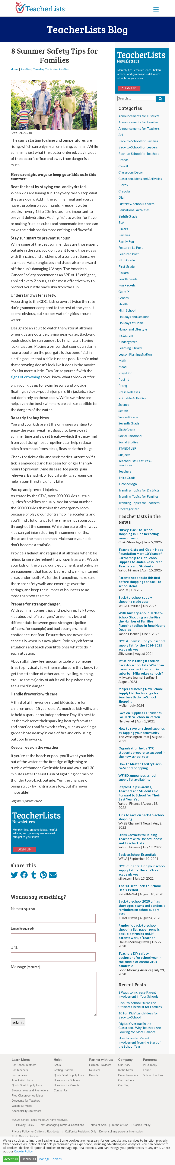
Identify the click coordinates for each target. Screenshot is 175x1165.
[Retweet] (14, 876)
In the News (125, 1070)
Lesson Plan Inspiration (135, 354)
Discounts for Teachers (26, 1100)
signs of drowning (25, 377)
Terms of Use (120, 1125)
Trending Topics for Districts (138, 490)
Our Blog (123, 1085)
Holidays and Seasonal (134, 317)
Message (25, 966)
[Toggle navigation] (156, 9)
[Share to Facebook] (24, 875)
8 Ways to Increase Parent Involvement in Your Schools (138, 994)
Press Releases (129, 392)
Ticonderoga (127, 484)
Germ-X (124, 291)
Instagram (125, 335)
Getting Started (63, 1070)
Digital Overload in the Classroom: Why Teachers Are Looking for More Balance (139, 1028)
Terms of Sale (97, 1125)
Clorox (123, 185)
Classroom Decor (130, 172)
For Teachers (20, 1070)
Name (23, 908)
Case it (123, 166)
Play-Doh (125, 373)
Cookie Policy (141, 1125)
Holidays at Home (131, 323)
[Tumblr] (33, 876)
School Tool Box (153, 1075)
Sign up (129, 88)
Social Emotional (130, 436)
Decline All (29, 1159)
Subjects (124, 455)
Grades (123, 298)
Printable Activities (132, 398)
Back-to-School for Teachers (138, 153)
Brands (123, 160)
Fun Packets (127, 285)
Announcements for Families (138, 122)
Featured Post (128, 254)
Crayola (124, 191)
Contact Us (61, 1090)
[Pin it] (43, 876)
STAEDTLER (127, 448)
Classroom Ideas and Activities (140, 179)
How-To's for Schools (67, 1080)
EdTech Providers (100, 1065)
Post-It (123, 379)
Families (124, 235)
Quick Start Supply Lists (27, 1085)
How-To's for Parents (66, 1085)
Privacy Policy (25, 1125)
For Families (19, 1075)
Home (14, 69)
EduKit (147, 1070)
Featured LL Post (130, 247)
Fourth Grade (127, 279)
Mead (122, 367)
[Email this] (53, 876)
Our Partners (126, 1080)
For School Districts (24, 1065)
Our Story (124, 1065)
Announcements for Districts (138, 116)
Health (123, 304)
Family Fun (126, 241)
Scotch (123, 411)
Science (123, 404)
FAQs (57, 1065)
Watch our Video (22, 1105)
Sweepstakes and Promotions (30, 1090)
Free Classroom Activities (28, 1095)
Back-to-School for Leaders (138, 147)
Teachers (124, 471)
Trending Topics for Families (138, 496)
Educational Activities (134, 210)
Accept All (11, 1159)
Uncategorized (128, 509)
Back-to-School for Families (138, 141)
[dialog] (87, 1151)
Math (122, 360)
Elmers (123, 229)
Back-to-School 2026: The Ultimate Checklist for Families (140, 1005)
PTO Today (150, 1065)
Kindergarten (127, 342)
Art (120, 135)
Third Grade (127, 478)
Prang (122, 385)
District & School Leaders (136, 204)
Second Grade (128, 417)
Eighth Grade (127, 216)
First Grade (126, 266)
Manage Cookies (50, 1159)
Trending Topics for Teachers (139, 503)
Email (22, 928)
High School (127, 310)
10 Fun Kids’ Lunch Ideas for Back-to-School (138, 1015)
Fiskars (123, 273)
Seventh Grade (128, 423)
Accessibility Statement (26, 1110)
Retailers (94, 1070)
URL (14, 947)
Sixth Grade (126, 430)
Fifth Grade (126, 260)
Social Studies (128, 442)
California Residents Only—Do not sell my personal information (104, 1131)
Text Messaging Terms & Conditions (61, 1125)
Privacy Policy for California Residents (35, 1131)
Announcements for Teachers (139, 128)
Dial (121, 197)
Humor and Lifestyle (132, 329)
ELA (121, 222)
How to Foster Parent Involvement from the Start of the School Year (139, 1042)
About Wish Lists (22, 1080)
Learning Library (130, 348)
